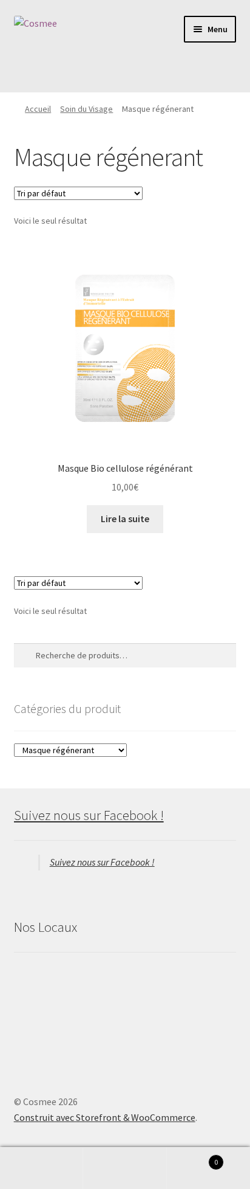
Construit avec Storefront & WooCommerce (104, 1117)
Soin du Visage (86, 108)
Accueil (38, 108)
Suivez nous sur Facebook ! (89, 815)
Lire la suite (125, 518)
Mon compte (41, 1168)
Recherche (124, 1168)
